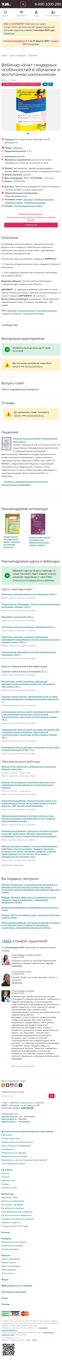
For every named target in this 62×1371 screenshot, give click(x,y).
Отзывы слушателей (10, 1138)
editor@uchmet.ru (8, 1119)
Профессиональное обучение (14, 1156)
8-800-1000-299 (48, 4)
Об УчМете (6, 1170)
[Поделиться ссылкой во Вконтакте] (45, 84)
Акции (4, 1298)
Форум (4, 1279)
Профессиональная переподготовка (17, 1142)
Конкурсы (6, 1238)
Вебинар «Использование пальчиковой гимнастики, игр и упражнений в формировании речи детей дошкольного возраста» (28, 785)
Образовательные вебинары (13, 1153)
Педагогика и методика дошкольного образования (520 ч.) (29, 594)
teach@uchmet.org (9, 1116)
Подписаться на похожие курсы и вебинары (33, 580)
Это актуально (7, 1273)
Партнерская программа (13, 1292)
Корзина (21, 15)
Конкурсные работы (10, 1249)
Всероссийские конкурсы (12, 1246)
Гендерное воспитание (35, 202)
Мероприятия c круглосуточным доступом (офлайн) (24, 1160)
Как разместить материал (12, 1208)
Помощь (5, 1232)
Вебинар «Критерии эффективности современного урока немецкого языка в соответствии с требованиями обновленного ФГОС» (28, 899)
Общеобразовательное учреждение (17, 1212)
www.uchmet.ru (49, 1332)
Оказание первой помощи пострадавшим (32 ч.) (24, 671)
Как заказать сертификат (12, 1205)
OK (51, 1096)
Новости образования (10, 1259)
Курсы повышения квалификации (15, 1146)
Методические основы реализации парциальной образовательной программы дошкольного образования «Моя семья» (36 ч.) (28, 684)
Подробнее (9, 33)
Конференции (7, 1149)
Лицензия (10, 139)
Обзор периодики (8, 1270)
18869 (6, 941)
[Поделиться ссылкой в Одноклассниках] (50, 84)
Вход (36, 15)
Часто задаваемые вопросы (13, 1164)
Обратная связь (8, 1180)
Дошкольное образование (12, 1201)
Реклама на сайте (9, 1188)
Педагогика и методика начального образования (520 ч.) (28, 627)
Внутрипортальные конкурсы (14, 1242)
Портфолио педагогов (11, 1222)
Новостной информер (10, 1266)
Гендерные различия (44, 199)
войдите (16, 366)
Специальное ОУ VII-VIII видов (15, 1226)
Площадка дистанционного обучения (17, 1219)
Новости (5, 1255)
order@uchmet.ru (8, 1122)
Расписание (6, 1135)
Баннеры (5, 1184)
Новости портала (8, 1262)
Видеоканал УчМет (9, 1197)
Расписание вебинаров (12, 865)
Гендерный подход (14, 202)
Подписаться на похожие (21, 84)
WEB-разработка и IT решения (16, 1286)
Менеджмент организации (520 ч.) (17, 617)
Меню (5, 15)
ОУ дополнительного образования (16, 1215)
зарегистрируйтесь (34, 366)
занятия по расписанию (40, 168)
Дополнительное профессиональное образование (27, 1131)
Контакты (5, 1173)
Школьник (28, 199)
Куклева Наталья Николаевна (28, 206)
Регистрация (53, 15)
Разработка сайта (7, 1335)
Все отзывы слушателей (23, 1066)
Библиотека (7, 1194)
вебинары (18, 148)
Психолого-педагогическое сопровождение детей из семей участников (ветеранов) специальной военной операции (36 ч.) (30, 699)
